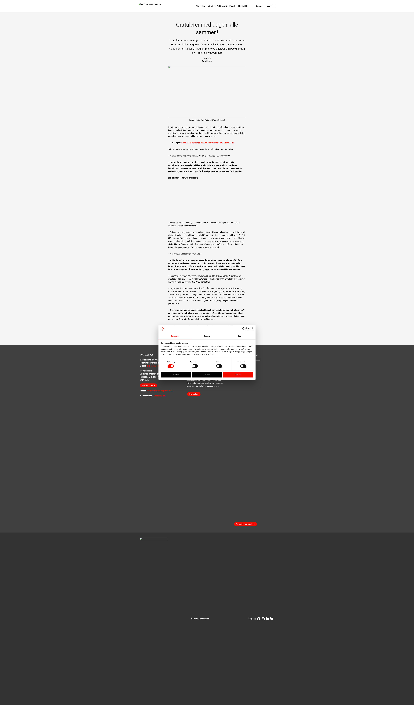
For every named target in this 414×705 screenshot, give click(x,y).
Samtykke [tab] (174, 336)
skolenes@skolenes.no (157, 366)
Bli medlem (200, 6)
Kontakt (232, 6)
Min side (211, 6)
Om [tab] (239, 336)
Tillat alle (238, 375)
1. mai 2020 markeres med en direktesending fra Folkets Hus (207, 143)
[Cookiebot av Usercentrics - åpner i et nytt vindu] (243, 329)
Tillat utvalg (207, 375)
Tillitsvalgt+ (222, 6)
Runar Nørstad (159, 396)
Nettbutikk (242, 6)
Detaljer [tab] (207, 336)
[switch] (195, 366)
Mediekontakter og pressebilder (160, 391)
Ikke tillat (176, 375)
